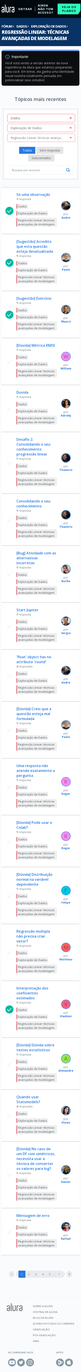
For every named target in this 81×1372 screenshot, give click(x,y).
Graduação (41, 1329)
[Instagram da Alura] (30, 1362)
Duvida (22, 392)
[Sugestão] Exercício (34, 298)
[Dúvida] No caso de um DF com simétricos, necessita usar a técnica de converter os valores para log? (35, 1158)
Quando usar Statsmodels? (28, 1099)
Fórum (7, 26)
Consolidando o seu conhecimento (33, 504)
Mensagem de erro (33, 1215)
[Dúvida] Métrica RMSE (35, 345)
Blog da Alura (43, 1317)
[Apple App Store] (69, 1362)
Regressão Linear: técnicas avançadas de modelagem (35, 35)
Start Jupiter (27, 609)
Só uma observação (33, 194)
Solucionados (41, 158)
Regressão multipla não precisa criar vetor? (33, 936)
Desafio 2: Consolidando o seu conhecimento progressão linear (33, 447)
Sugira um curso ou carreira (53, 1323)
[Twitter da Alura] (21, 1362)
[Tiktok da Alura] (39, 1362)
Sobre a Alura (43, 1306)
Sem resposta (50, 150)
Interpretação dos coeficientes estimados (32, 993)
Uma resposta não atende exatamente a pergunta (35, 770)
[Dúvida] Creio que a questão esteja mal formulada (33, 713)
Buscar (68, 170)
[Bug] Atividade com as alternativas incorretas (36, 558)
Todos (27, 150)
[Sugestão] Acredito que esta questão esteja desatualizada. (35, 246)
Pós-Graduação (44, 1335)
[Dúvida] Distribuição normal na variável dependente (34, 879)
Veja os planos (69, 9)
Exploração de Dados (48, 26)
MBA (36, 1341)
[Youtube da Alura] (12, 1362)
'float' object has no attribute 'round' (33, 659)
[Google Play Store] (60, 1362)
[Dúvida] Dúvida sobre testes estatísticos (35, 1047)
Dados (21, 26)
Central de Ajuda (45, 1312)
